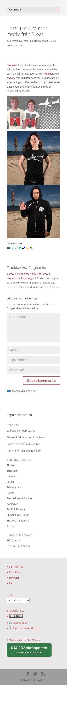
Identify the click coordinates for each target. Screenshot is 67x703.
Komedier (12, 504)
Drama (10, 493)
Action (10, 481)
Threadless (48, 73)
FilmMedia (16, 40)
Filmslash (12, 65)
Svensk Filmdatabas (18, 546)
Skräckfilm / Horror (18, 515)
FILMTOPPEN (16, 566)
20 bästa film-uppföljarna (21, 430)
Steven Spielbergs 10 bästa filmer (26, 437)
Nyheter (11, 476)
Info (11, 583)
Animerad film (14, 487)
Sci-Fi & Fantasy (16, 509)
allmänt (43, 40)
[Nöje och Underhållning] (23, 628)
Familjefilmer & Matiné (19, 498)
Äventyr (11, 526)
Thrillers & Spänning (18, 520)
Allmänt (11, 465)
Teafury (11, 78)
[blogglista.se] (16, 617)
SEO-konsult (14, 540)
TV (50, 40)
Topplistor (12, 470)
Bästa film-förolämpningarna (23, 444)
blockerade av (31, 651)
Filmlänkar (15, 572)
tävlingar (14, 577)
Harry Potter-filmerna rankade (24, 450)
